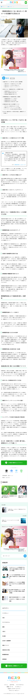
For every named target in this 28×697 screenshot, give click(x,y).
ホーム (6, 684)
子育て (3, 631)
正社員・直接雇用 (6, 640)
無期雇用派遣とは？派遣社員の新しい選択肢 (11, 96)
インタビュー (5, 613)
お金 (3, 617)
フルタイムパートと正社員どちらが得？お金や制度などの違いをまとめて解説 (17, 569)
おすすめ (8, 477)
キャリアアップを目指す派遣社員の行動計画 (13, 109)
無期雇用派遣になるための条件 (10, 100)
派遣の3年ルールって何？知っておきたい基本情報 (12, 81)
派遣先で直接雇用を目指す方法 (10, 92)
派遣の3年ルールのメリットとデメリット (12, 86)
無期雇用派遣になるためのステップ (11, 91)
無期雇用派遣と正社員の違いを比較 (11, 101)
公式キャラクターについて (14, 688)
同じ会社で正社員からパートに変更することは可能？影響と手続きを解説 (17, 591)
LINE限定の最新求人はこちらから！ (15, 462)
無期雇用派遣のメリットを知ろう (11, 98)
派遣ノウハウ (10, 475)
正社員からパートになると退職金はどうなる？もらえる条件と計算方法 (17, 583)
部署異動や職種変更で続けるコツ (11, 94)
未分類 (3, 636)
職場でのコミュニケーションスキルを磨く (13, 107)
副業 (3, 627)
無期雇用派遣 (5, 654)
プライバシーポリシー (14, 690)
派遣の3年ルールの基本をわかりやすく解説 (13, 83)
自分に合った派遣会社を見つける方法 (12, 106)
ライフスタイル (6, 622)
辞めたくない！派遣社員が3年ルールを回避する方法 (13, 89)
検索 (25, 555)
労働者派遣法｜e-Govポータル (20, 164)
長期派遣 (4, 659)
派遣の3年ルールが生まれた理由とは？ (12, 85)
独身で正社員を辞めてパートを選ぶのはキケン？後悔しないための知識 (17, 599)
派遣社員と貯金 (6, 650)
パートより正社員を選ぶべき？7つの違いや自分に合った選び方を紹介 (17, 576)
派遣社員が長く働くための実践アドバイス (11, 104)
